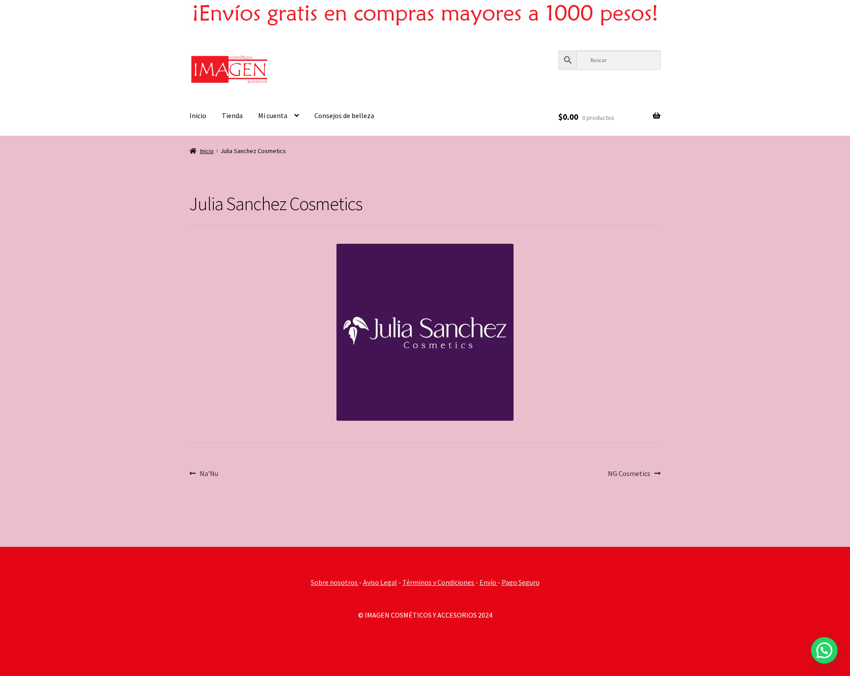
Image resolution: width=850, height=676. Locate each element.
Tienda (232, 115)
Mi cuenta (272, 115)
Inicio (197, 115)
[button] (824, 650)
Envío (488, 582)
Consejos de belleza (344, 115)
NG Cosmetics (629, 473)
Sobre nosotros (335, 582)
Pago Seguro (521, 582)
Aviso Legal (380, 582)
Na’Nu (208, 473)
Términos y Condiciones (438, 582)
